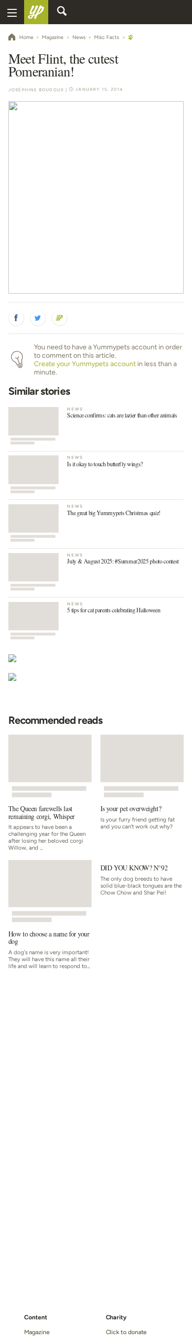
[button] (16, 318)
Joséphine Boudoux (36, 89)
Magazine (36, 1332)
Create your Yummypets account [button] (85, 364)
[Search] (62, 12)
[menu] (12, 12)
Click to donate (126, 1332)
